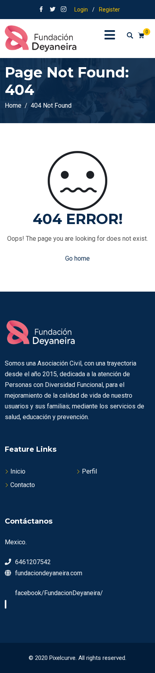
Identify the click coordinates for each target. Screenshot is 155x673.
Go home (77, 258)
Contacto (22, 485)
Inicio (17, 471)
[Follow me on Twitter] (52, 10)
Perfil (89, 471)
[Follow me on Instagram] (63, 10)
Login (81, 9)
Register (109, 9)
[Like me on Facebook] (41, 10)
